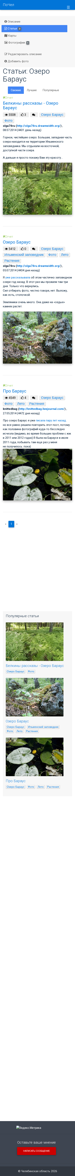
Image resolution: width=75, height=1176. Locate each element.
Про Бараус (16, 781)
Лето (64, 255)
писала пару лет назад (51, 420)
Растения (11, 261)
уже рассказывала (17, 277)
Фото (8, 121)
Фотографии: (18, 42)
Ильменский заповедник (24, 255)
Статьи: (13, 28)
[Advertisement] (37, 567)
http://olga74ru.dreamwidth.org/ (38, 126)
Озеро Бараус (52, 115)
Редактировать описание (24, 54)
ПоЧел (8, 5)
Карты (11, 35)
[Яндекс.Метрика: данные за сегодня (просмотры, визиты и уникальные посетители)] (28, 1128)
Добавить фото (18, 61)
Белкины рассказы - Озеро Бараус (35, 666)
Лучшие (32, 90)
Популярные (50, 90)
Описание (13, 21)
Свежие (16, 90)
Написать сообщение (36, 1151)
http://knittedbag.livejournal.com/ (41, 409)
